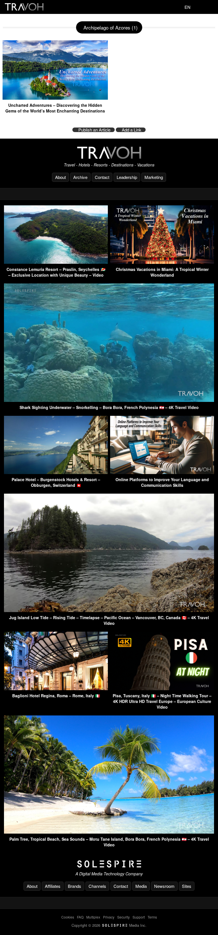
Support (139, 917)
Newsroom (164, 886)
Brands (74, 886)
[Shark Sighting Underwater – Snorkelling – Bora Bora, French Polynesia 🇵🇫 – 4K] (109, 400)
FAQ (80, 917)
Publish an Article (94, 130)
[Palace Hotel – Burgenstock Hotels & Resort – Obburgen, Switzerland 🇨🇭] (56, 472)
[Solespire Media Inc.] (109, 864)
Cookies (67, 917)
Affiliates (52, 886)
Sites (186, 886)
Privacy (108, 917)
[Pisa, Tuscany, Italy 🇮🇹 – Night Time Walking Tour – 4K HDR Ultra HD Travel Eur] (162, 688)
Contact (102, 177)
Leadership (127, 177)
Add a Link (131, 130)
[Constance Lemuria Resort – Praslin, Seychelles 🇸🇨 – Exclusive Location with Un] (56, 262)
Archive (80, 177)
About (60, 177)
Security (123, 917)
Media (141, 886)
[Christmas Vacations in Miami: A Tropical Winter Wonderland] (162, 262)
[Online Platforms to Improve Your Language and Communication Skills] (162, 472)
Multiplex (93, 917)
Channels (97, 886)
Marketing (153, 177)
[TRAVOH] (109, 153)
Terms (152, 917)
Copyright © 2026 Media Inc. (109, 925)
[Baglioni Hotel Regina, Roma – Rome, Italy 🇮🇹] (56, 688)
